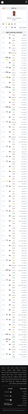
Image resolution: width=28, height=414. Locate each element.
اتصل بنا (24, 403)
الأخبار (25, 394)
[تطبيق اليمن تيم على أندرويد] (8, 404)
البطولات (24, 398)
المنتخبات (24, 396)
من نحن (25, 400)
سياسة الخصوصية (22, 405)
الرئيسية (25, 391)
